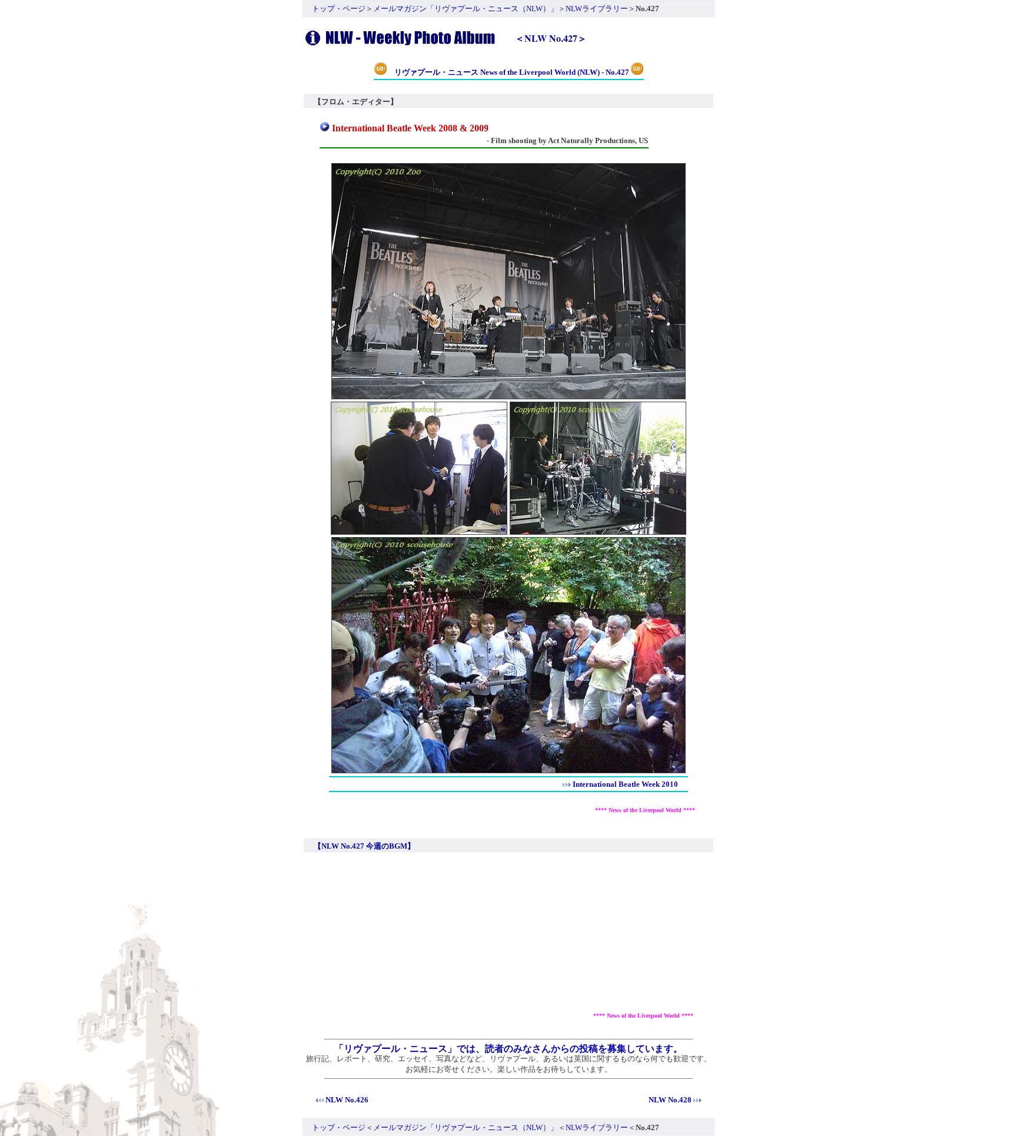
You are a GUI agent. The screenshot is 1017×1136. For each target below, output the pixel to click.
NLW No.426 (346, 1099)
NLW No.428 (670, 1099)
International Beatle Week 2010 (625, 784)
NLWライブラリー (597, 8)
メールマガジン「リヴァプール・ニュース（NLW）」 (465, 8)
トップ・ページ (338, 8)
